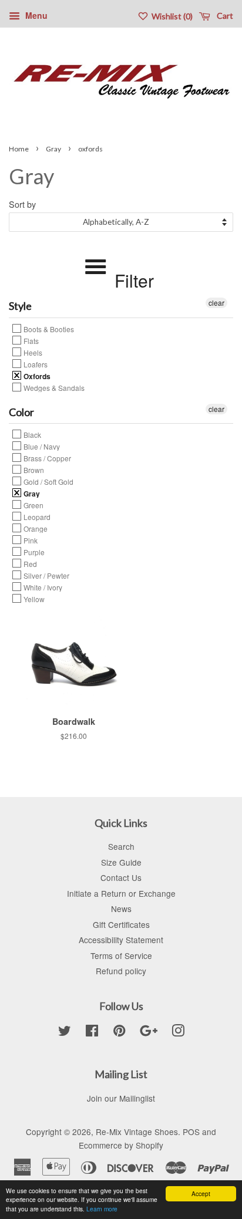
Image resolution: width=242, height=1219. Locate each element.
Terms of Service (121, 955)
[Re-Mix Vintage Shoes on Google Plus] (148, 1032)
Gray (53, 148)
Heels (32, 352)
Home (19, 148)
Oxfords (36, 375)
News (121, 908)
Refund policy (121, 971)
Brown (33, 469)
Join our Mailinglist (121, 1098)
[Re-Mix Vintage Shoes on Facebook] (92, 1032)
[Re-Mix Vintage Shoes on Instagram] (178, 1032)
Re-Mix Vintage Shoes (137, 1131)
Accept (200, 1193)
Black (31, 434)
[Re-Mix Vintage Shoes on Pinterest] (119, 1032)
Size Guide (121, 862)
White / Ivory (42, 587)
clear (216, 303)
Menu (35, 15)
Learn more (101, 1208)
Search (121, 846)
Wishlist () (171, 16)
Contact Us (121, 877)
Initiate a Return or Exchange (121, 893)
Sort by (22, 204)
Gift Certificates (121, 924)
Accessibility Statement (121, 940)
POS (191, 1131)
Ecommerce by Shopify (121, 1145)
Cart (224, 16)
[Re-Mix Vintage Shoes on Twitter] (64, 1032)
